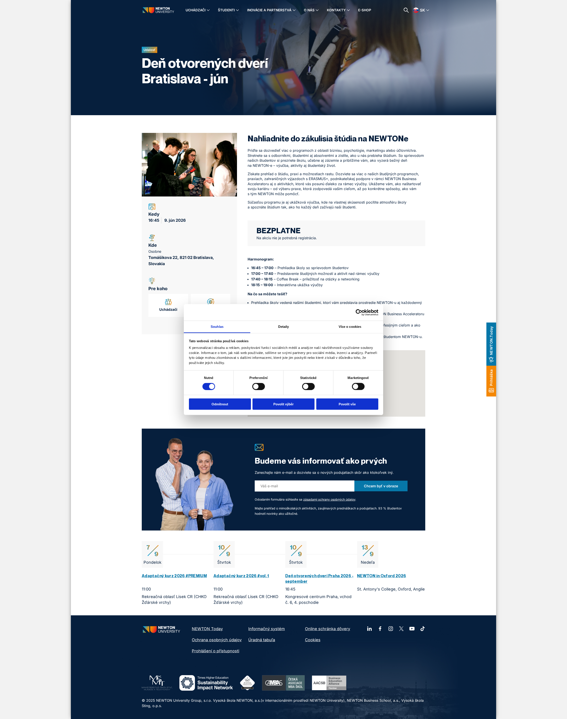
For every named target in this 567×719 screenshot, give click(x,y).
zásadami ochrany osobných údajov (329, 499)
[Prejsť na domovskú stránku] (158, 10)
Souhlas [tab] (217, 326)
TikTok (422, 628)
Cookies (312, 639)
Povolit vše (347, 404)
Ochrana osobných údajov (217, 639)
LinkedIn (369, 628)
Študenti (226, 10)
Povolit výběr (283, 404)
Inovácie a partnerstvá (269, 10)
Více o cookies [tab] (350, 326)
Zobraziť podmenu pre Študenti (237, 10)
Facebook (380, 628)
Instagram (390, 628)
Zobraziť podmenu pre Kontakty (348, 10)
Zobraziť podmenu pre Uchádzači (208, 10)
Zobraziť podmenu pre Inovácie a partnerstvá (294, 10)
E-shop (364, 10)
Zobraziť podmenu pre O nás (317, 10)
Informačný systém (266, 628)
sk (422, 10)
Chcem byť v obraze (381, 486)
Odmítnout (220, 404)
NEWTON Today (207, 628)
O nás (309, 10)
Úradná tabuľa (261, 639)
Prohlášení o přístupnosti (215, 651)
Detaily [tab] (283, 326)
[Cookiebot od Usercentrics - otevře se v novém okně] (359, 312)
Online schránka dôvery (327, 628)
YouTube (412, 628)
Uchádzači (196, 10)
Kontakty (336, 10)
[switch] (258, 386)
